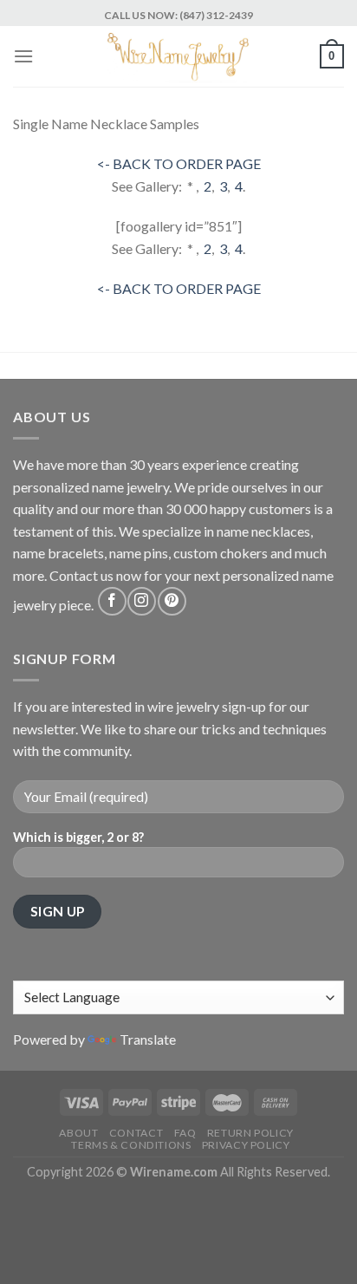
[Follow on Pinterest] (172, 601)
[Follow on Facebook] (112, 601)
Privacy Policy (246, 1144)
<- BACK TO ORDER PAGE (179, 163)
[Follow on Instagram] (141, 601)
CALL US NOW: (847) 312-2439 (178, 15)
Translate (148, 1039)
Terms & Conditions (131, 1144)
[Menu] (23, 56)
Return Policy (250, 1132)
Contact (136, 1132)
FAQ (185, 1132)
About (78, 1132)
